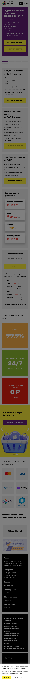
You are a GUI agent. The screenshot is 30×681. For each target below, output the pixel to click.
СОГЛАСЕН (6, 677)
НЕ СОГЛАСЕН (18, 677)
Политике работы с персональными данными (12, 673)
